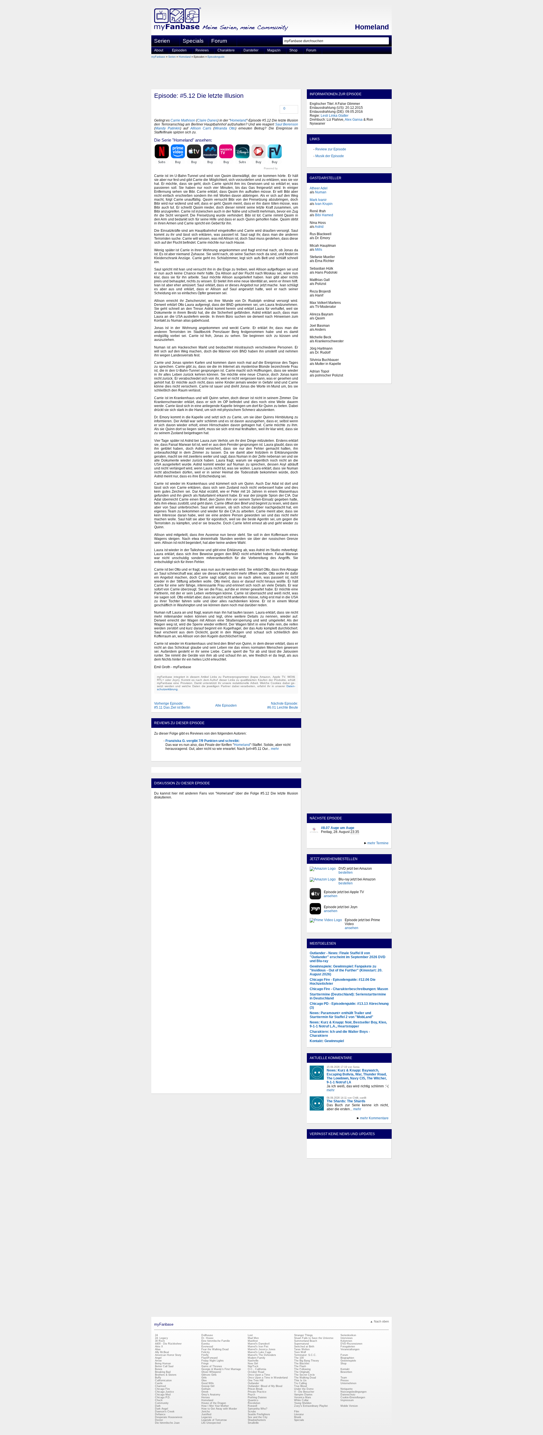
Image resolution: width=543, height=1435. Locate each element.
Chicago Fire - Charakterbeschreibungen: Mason (349, 989)
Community (162, 1403)
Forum (219, 41)
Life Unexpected (211, 1422)
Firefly (205, 1355)
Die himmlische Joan (167, 1422)
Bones (158, 1369)
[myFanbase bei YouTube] (375, 1153)
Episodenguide (216, 56)
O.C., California (257, 1369)
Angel (158, 1357)
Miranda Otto (224, 128)
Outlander (253, 1383)
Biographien (347, 1357)
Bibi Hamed (324, 215)
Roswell (252, 1405)
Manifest (253, 1340)
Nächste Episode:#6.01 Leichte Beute (282, 705)
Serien (172, 56)
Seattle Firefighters (259, 1414)
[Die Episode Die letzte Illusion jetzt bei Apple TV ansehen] (315, 894)
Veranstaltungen (350, 1349)
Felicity (205, 1352)
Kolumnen (346, 1340)
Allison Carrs (200, 128)
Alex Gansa (354, 120)
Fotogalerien (348, 1346)
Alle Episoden (226, 705)
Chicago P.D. (163, 1397)
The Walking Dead (305, 1377)
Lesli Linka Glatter (334, 116)
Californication (163, 1380)
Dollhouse (207, 1335)
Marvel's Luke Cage (259, 1352)
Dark (158, 1405)
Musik (297, 1417)
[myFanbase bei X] (349, 1153)
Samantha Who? (257, 1408)
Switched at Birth (304, 1346)
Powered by (281, 168)
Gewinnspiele (348, 1360)
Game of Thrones (211, 1366)
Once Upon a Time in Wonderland (268, 1377)
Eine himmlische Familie (215, 1340)
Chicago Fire (162, 1389)
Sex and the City (258, 1417)
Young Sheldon (302, 1403)
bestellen (346, 873)
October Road (256, 1372)
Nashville (253, 1360)
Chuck (159, 1400)
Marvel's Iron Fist (258, 1346)
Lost (250, 1335)
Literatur (299, 1414)
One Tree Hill (255, 1380)
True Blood (300, 1386)
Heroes (205, 1397)
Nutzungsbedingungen (354, 1391)
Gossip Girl (207, 1386)
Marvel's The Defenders (262, 1355)
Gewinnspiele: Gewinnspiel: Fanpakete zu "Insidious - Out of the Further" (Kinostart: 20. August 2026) (346, 970)
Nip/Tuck (253, 1366)
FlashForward (209, 1357)
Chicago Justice (164, 1391)
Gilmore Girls (209, 1374)
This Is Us (300, 1380)
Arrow (158, 1360)
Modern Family (256, 1357)
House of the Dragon (213, 1403)
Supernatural (301, 1343)
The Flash (300, 1366)
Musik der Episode (329, 156)
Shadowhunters (257, 1420)
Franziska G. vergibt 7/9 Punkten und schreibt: (202, 741)
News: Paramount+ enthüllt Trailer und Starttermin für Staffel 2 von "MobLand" (341, 1015)
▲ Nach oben (379, 1321)
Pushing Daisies (257, 1397)
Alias (158, 1349)
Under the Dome (304, 1389)
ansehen (330, 896)
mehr (274, 749)
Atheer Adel (318, 188)
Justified (206, 1414)
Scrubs (252, 1411)
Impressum (347, 1400)
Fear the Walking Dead (215, 1349)
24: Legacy (161, 1338)
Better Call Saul (164, 1366)
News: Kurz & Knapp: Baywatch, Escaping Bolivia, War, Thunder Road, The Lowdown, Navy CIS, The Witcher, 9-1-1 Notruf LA (357, 1076)
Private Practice (257, 1391)
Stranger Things (303, 1335)
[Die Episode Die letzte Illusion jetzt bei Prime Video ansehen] (326, 924)
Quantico (253, 1400)
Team (344, 1377)
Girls (204, 1377)
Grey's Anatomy (210, 1394)
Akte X (159, 1346)
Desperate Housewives (168, 1417)
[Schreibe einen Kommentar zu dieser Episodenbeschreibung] (280, 109)
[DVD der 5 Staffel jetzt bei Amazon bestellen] (323, 871)
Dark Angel (161, 1408)
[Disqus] (226, 873)
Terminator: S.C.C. (305, 1355)
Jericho (205, 1411)
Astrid (319, 227)
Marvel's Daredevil (259, 1343)
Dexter (159, 1420)
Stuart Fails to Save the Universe (313, 1338)
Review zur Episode (330, 149)
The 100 (299, 1357)
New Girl (253, 1363)
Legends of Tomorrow (214, 1420)
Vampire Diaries (303, 1394)
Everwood (207, 1346)
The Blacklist (301, 1363)
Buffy (158, 1377)
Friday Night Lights (212, 1360)
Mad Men (253, 1338)
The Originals (302, 1372)
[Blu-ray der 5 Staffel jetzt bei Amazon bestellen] (323, 881)
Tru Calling (300, 1383)
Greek (204, 1391)
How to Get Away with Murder (219, 1408)
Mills (318, 250)
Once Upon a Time (259, 1374)
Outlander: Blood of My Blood (265, 1386)
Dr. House (207, 1338)
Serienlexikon (348, 1335)
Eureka (205, 1343)
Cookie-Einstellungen (353, 1397)
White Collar (301, 1400)
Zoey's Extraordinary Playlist (311, 1405)
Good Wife (207, 1383)
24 (156, 1335)
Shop (343, 1363)
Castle (159, 1383)
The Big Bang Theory (306, 1360)
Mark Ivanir (318, 200)
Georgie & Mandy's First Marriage (221, 1369)
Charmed (160, 1386)
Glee (204, 1380)
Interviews (347, 1338)
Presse (345, 1380)
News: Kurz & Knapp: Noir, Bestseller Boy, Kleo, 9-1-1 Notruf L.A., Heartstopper (348, 1024)
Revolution (254, 1403)
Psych (251, 1394)
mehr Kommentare (374, 1118)
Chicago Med (163, 1394)
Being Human (163, 1363)
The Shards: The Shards (346, 1101)
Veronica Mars (302, 1397)
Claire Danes (207, 120)
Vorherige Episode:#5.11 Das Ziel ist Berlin (172, 705)
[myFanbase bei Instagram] (362, 1153)
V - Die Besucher (304, 1391)
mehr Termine (378, 843)
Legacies (206, 1417)
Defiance (160, 1414)
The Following (302, 1369)
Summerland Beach (305, 1340)
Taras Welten (302, 1349)
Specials (193, 41)
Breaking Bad (163, 1372)
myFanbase (158, 56)
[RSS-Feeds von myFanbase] (323, 1153)
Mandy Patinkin (167, 128)
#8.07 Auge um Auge (337, 828)
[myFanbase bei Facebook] (336, 1153)
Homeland (372, 27)
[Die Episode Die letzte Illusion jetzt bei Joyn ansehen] (315, 909)
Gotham (206, 1389)
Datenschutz (348, 1394)
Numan (320, 192)
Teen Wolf (300, 1352)
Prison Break (255, 1389)
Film (296, 1411)
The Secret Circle (304, 1374)
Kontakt (345, 1369)
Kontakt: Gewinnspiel (327, 1041)
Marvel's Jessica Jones (261, 1349)
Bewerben (346, 1372)
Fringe (205, 1363)
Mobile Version (349, 1405)
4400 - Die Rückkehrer (168, 1343)
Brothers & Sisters (165, 1374)
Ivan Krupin (324, 204)
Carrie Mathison (183, 120)
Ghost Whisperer (211, 1372)
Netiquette (347, 1389)
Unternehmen (348, 1383)
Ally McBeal (162, 1352)
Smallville (253, 1422)
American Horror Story (168, 1355)
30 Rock (160, 1340)
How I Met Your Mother (215, 1405)
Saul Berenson (286, 124)
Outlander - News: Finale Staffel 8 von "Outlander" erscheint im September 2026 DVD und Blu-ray (347, 957)
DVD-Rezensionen (351, 1343)
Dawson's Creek (164, 1411)
